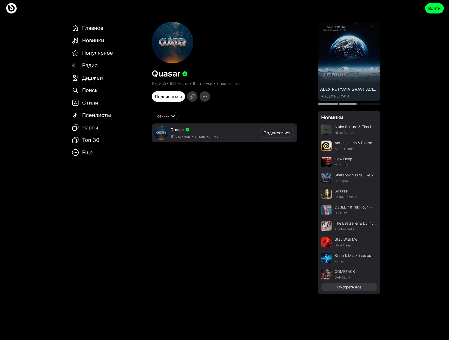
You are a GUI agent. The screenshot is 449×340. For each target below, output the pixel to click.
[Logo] (11, 8)
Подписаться (168, 96)
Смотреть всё (349, 287)
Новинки (332, 117)
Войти (434, 8)
